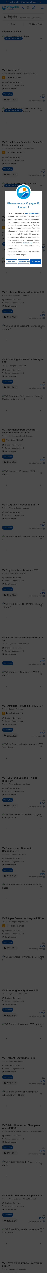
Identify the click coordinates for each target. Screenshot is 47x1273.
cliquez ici (27, 243)
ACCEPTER (36, 261)
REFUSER (11, 261)
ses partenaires (32, 213)
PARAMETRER (24, 261)
